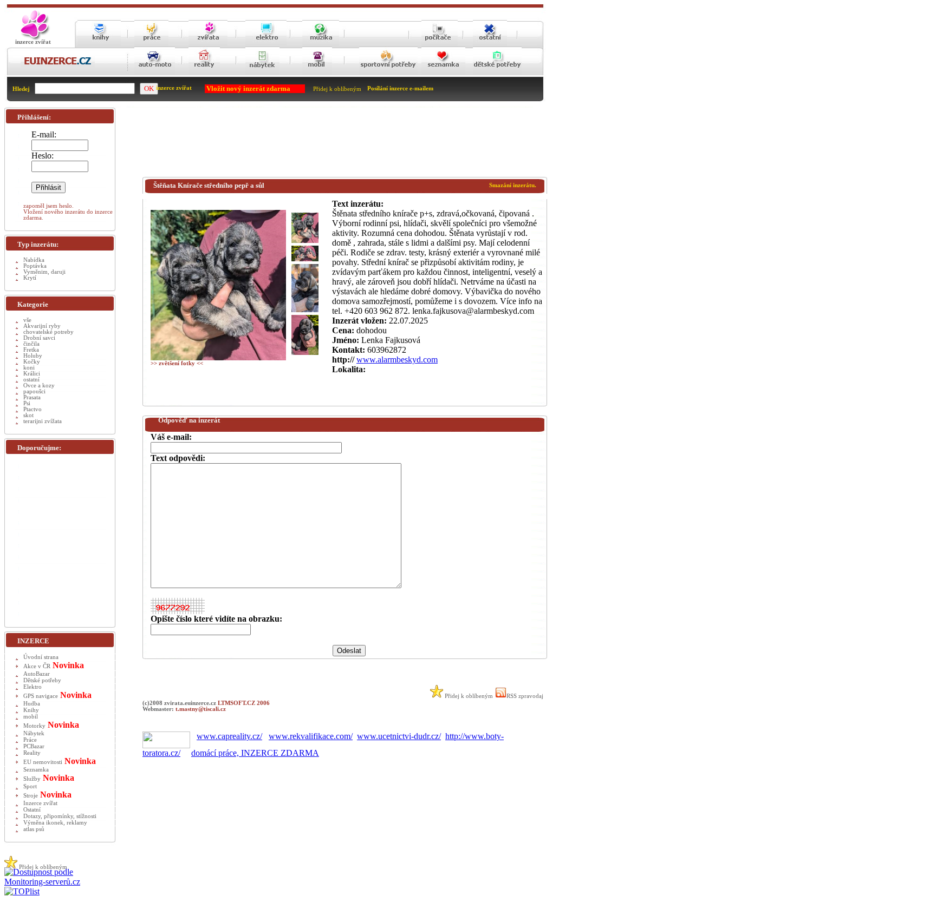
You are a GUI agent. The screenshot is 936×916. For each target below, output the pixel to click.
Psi (26, 403)
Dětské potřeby (42, 680)
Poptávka (35, 266)
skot (28, 415)
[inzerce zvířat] (207, 45)
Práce (30, 740)
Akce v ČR (36, 666)
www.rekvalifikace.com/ (311, 736)
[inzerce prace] (151, 45)
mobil (30, 717)
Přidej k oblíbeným (337, 89)
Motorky (34, 726)
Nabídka (33, 260)
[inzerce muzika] (320, 45)
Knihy (31, 710)
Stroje (30, 796)
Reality (32, 753)
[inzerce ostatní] (490, 45)
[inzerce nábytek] (262, 73)
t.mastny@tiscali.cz (201, 709)
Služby (32, 779)
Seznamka (36, 770)
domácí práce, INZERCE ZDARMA (255, 752)
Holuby (32, 356)
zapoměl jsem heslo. (48, 206)
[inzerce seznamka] (443, 73)
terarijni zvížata (42, 421)
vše (27, 320)
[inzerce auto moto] (154, 73)
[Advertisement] (339, 144)
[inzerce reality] (204, 73)
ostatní (31, 380)
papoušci (34, 391)
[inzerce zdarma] (58, 65)
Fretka (31, 350)
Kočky (31, 362)
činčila (31, 344)
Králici (31, 374)
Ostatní (32, 810)
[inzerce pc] (439, 45)
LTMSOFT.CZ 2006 (244, 703)
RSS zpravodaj (524, 696)
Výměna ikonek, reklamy (55, 823)
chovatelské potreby (48, 332)
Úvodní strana (40, 657)
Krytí (29, 278)
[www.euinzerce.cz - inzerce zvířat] (33, 38)
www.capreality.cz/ (229, 736)
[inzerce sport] (388, 73)
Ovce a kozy (39, 385)
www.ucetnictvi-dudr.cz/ (399, 736)
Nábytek (33, 733)
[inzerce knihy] (99, 45)
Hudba (31, 704)
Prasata (32, 397)
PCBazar (33, 746)
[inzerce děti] (497, 73)
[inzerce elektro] (266, 44)
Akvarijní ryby (42, 326)
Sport (30, 786)
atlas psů (33, 829)
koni (29, 368)
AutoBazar (36, 674)
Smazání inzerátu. (512, 185)
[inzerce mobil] (317, 73)
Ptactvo (32, 409)
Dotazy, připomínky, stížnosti (59, 816)
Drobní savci (39, 338)
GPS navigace (40, 696)
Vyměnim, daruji (44, 272)
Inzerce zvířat (40, 803)
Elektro (32, 687)
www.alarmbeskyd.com (397, 359)
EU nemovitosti (42, 762)
